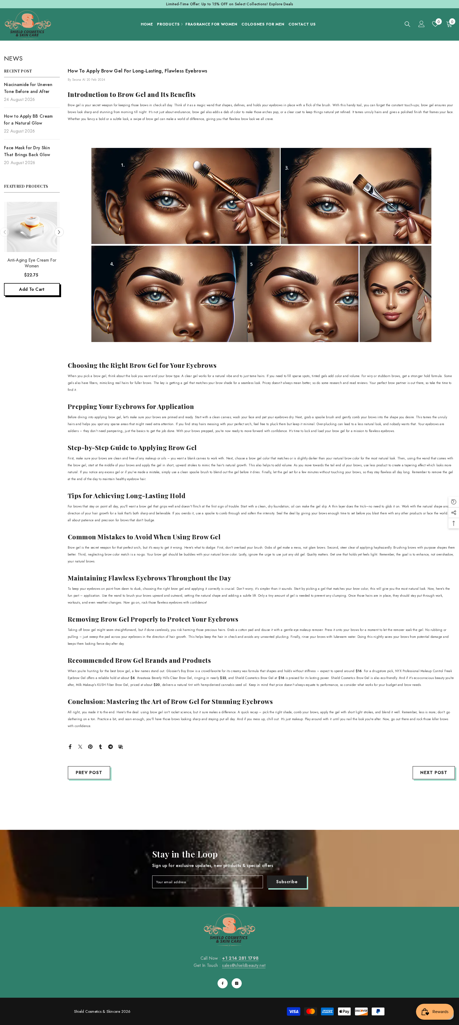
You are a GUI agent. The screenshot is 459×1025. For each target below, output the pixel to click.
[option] (32, 253)
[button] (4, 232)
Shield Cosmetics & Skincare (97, 1011)
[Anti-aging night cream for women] (32, 227)
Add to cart (32, 289)
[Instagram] (237, 983)
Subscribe (287, 882)
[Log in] (421, 24)
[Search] (407, 24)
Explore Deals (281, 4)
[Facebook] (70, 746)
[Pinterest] (90, 746)
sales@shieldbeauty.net (243, 965)
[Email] (120, 746)
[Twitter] (80, 746)
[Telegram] (110, 746)
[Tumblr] (100, 746)
